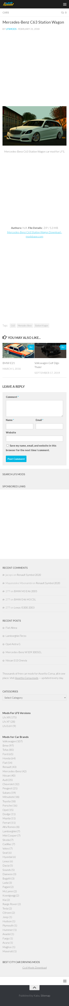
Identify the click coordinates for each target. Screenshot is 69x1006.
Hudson (7, 921)
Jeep (5, 917)
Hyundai (7, 856)
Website (11, 432)
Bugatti (7, 878)
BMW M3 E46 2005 (25, 591)
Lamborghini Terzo (16, 635)
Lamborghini (9, 831)
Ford (5, 754)
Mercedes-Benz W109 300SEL (24, 652)
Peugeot (7, 788)
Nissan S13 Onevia (16, 660)
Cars (6, 12)
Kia (4, 899)
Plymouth (8, 925)
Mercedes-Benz (25, 325)
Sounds (7, 869)
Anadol (6, 934)
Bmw (6, 745)
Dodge (6, 814)
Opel (5, 809)
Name (10, 419)
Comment (12, 396)
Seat (5, 852)
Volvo (6, 848)
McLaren (8, 891)
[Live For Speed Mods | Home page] (10, 4)
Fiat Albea (11, 627)
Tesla (5, 908)
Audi (5, 779)
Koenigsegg (9, 895)
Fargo (6, 938)
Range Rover (10, 904)
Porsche (7, 805)
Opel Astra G (13, 644)
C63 (13, 325)
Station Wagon (41, 325)
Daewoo (8, 874)
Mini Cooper (10, 835)
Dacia (6, 865)
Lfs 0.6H (7, 725)
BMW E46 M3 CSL (25, 599)
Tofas (6, 749)
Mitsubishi (8, 796)
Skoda (6, 839)
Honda (6, 758)
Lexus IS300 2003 (24, 607)
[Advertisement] (34, 69)
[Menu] (65, 4)
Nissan (6, 775)
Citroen (7, 912)
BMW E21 (9, 362)
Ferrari (6, 822)
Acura (6, 942)
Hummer (8, 929)
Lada (5, 882)
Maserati (8, 951)
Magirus (7, 947)
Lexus (6, 861)
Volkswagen (9, 741)
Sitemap (45, 995)
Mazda (6, 818)
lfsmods (11, 28)
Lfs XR (6, 717)
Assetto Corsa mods (26, 677)
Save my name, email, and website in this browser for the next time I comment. (31, 447)
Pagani (6, 886)
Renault (7, 766)
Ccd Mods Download (34, 967)
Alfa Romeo (9, 826)
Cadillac (7, 844)
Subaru (7, 792)
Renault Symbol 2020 (29, 574)
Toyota (6, 801)
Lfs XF (6, 721)
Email (39, 419)
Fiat (5, 762)
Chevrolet (8, 784)
